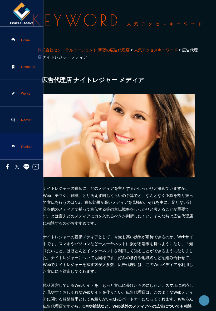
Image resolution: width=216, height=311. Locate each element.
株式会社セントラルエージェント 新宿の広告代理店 (84, 50)
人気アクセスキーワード (156, 50)
